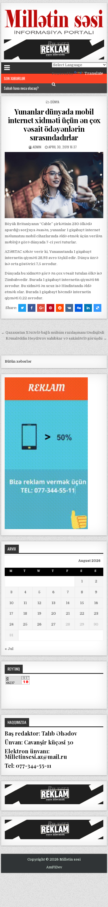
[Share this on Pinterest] (50, 308)
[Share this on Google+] (41, 308)
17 (11, 613)
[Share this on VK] (69, 308)
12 (39, 603)
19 (39, 613)
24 (11, 624)
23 (96, 613)
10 (11, 603)
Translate (93, 73)
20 (53, 613)
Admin (37, 146)
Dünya (54, 101)
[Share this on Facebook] (31, 308)
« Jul (9, 649)
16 (96, 603)
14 (68, 603)
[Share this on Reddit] (60, 308)
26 (39, 624)
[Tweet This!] (22, 308)
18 (25, 613)
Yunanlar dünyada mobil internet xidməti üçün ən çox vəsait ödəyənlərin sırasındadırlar (54, 125)
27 (53, 624)
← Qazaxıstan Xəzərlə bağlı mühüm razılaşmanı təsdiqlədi (52, 332)
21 (68, 613)
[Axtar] (53, 84)
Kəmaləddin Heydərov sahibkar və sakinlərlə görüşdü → (56, 338)
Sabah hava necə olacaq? (21, 88)
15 (82, 603)
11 (25, 603)
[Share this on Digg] (79, 308)
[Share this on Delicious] (97, 308)
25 (25, 624)
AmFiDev (54, 867)
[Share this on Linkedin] (88, 308)
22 (82, 613)
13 (53, 603)
